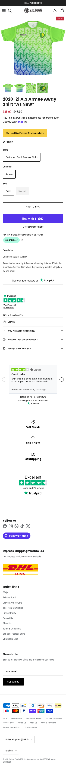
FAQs (5, 592)
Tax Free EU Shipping (13, 607)
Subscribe (13, 681)
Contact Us (8, 618)
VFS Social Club (10, 638)
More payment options (33, 226)
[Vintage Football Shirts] (33, 10)
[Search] (11, 10)
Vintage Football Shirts (17, 759)
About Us (7, 623)
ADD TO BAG (33, 206)
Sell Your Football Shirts (14, 633)
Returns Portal (9, 597)
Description (8, 250)
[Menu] (4, 10)
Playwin (9, 141)
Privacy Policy (9, 612)
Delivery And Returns (12, 602)
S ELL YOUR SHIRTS (33, 3)
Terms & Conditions (12, 628)
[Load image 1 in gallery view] (33, 48)
